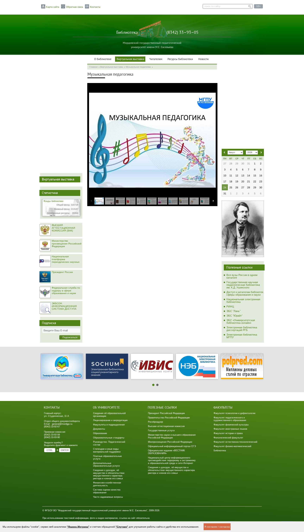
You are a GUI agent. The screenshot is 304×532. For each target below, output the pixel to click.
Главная (93, 67)
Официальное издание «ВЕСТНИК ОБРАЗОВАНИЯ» (166, 452)
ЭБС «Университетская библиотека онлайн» (240, 321)
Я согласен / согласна (217, 526)
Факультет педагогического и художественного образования (230, 419)
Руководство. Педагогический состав (109, 443)
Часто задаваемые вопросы (108, 497)
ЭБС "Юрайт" (234, 315)
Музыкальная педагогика (138, 67)
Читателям (155, 59)
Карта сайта (52, 7)
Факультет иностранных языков (230, 429)
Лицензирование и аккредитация (110, 420)
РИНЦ (230, 306)
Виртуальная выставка (130, 59)
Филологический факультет (228, 437)
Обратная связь (74, 7)
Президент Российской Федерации (166, 413)
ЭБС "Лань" (233, 311)
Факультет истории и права (228, 433)
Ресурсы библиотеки (180, 59)
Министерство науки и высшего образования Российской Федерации (172, 436)
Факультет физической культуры (231, 424)
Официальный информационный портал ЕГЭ (172, 446)
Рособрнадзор (155, 421)
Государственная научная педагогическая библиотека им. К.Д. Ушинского (243, 285)
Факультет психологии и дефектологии (234, 413)
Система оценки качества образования (106, 491)
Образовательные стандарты (108, 437)
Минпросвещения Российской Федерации (170, 442)
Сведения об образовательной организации (109, 414)
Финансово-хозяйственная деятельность (107, 484)
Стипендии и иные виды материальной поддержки (107, 450)
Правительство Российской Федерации (169, 417)
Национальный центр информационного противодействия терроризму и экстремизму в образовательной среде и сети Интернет (172, 460)
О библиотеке (102, 59)
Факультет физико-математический (232, 446)
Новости (203, 59)
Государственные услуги (161, 430)
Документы (99, 429)
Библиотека (220, 450)
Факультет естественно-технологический (235, 442)
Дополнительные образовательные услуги (106, 464)
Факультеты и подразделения (109, 424)
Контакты (95, 7)
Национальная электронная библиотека (243, 300)
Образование (100, 433)
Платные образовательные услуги (107, 457)
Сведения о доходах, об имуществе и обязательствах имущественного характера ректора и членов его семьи (109, 474)
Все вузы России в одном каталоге (241, 276)
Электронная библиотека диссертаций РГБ (241, 329)
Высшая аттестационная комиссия (166, 426)
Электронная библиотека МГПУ (241, 336)
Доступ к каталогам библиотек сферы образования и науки (244, 293)
